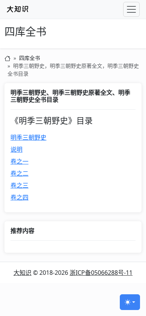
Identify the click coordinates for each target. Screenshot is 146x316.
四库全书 (25, 32)
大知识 (22, 272)
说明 (16, 149)
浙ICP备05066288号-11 (101, 272)
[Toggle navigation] (131, 9)
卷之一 (19, 161)
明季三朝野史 (28, 137)
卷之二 (19, 173)
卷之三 (19, 185)
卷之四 (19, 197)
